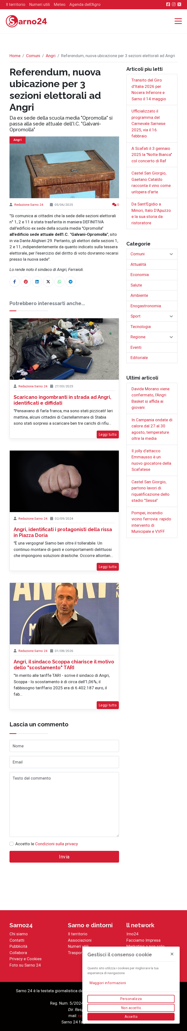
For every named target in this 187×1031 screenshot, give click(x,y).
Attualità (138, 264)
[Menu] (179, 21)
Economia (140, 274)
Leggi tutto (108, 434)
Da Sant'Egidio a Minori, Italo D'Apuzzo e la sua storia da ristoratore (151, 213)
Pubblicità (18, 946)
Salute (136, 285)
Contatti (16, 940)
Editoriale (139, 357)
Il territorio (77, 933)
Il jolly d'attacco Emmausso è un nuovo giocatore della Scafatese (151, 460)
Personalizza (131, 999)
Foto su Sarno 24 (25, 965)
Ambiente (139, 295)
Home (14, 55)
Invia (64, 857)
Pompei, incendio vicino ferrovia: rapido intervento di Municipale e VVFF (151, 522)
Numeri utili (78, 946)
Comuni (33, 55)
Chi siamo (18, 933)
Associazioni (80, 940)
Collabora (18, 952)
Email (18, 762)
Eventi (136, 347)
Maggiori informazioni (108, 983)
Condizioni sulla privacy (56, 843)
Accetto (131, 1017)
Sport (135, 316)
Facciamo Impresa (143, 940)
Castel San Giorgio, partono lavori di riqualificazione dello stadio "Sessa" (150, 491)
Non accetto (131, 1008)
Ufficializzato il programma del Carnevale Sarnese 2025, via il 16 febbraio (148, 123)
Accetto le (46, 843)
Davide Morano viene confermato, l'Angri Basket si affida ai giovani (150, 398)
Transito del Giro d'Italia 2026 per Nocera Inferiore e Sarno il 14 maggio (148, 89)
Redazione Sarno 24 (28, 204)
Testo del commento (32, 778)
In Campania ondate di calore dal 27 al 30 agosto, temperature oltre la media (151, 429)
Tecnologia (141, 326)
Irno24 (132, 933)
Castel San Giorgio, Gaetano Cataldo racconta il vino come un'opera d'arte (151, 182)
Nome (18, 745)
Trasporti (76, 952)
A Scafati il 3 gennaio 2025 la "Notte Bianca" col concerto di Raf (151, 154)
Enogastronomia (146, 305)
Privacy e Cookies (25, 958)
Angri (51, 55)
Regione (138, 336)
